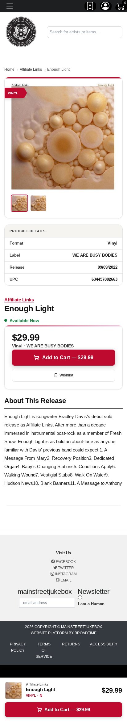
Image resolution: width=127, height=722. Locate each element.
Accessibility (103, 644)
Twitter (65, 568)
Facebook (65, 562)
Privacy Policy (18, 647)
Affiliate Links (31, 69)
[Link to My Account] (105, 7)
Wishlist (66, 375)
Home (9, 69)
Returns (71, 644)
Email (65, 580)
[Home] (21, 31)
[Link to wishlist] (90, 7)
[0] (121, 7)
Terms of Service (44, 650)
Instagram (65, 574)
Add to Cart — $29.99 (67, 357)
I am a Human (91, 604)
